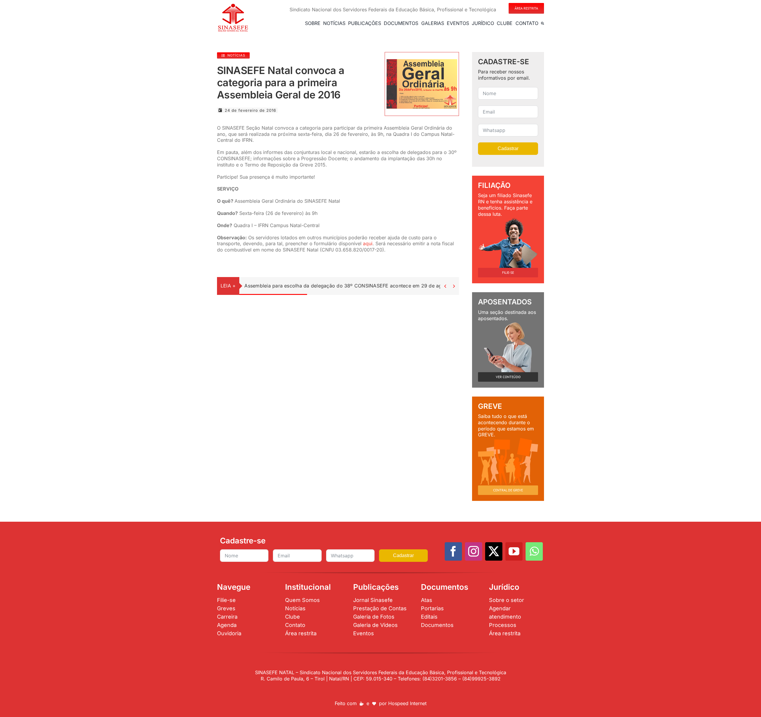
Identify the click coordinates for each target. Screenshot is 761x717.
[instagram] (473, 551)
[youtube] (514, 551)
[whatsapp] (534, 551)
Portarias (432, 608)
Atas (426, 600)
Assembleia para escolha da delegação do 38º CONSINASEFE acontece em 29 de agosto (348, 286)
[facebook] (453, 551)
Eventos (363, 633)
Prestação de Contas (380, 608)
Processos (502, 625)
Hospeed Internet (407, 703)
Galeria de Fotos (373, 617)
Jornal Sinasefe (373, 600)
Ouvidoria (229, 633)
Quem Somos (302, 600)
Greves (226, 608)
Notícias (295, 608)
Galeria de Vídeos (375, 625)
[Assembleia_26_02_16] (421, 62)
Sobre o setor (506, 600)
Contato (295, 625)
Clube (292, 617)
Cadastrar (508, 148)
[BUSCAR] (542, 23)
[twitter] (493, 551)
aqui (367, 243)
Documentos (437, 625)
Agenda (227, 625)
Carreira (227, 617)
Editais (429, 617)
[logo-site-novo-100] (233, 5)
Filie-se (226, 600)
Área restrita (301, 633)
